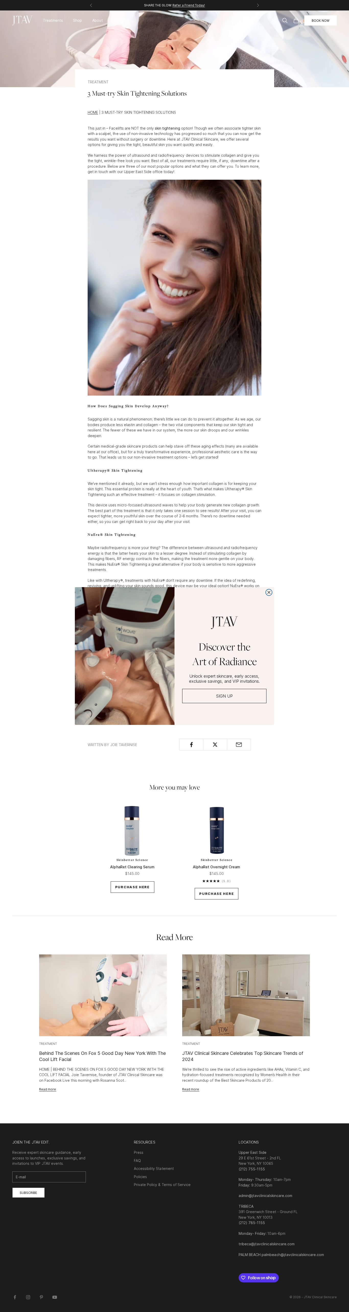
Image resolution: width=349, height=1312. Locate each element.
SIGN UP (224, 696)
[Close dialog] (269, 592)
